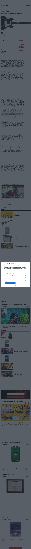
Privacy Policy (19, 285)
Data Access (15, 285)
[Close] (28, 263)
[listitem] (15, 273)
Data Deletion (11, 285)
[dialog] (15, 274)
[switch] (25, 275)
